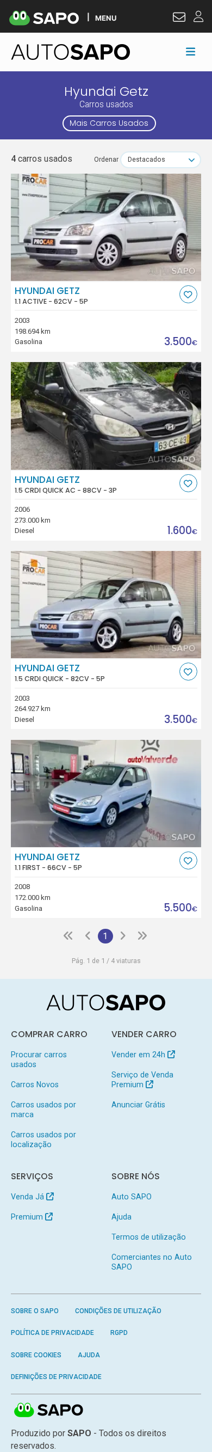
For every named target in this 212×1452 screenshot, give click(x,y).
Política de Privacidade (52, 1333)
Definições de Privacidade (56, 1377)
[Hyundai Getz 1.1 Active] (106, 227)
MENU (105, 18)
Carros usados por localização (43, 1139)
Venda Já (28, 1196)
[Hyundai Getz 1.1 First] (106, 793)
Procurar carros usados (39, 1059)
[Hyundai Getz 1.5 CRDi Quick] (106, 604)
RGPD (119, 1333)
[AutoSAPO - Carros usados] (70, 52)
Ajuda (121, 1216)
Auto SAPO (131, 1196)
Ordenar (106, 159)
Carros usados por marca (43, 1109)
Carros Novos (35, 1084)
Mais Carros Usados (109, 123)
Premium (28, 1216)
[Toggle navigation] (190, 51)
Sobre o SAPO (35, 1311)
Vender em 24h (139, 1054)
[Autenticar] (179, 18)
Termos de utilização (148, 1237)
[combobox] (160, 159)
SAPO (49, 1410)
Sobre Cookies (36, 1355)
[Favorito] (188, 294)
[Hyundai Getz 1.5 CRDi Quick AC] (106, 415)
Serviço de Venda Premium (142, 1079)
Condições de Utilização (118, 1311)
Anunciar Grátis (138, 1104)
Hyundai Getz (51, 295)
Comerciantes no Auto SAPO (151, 1262)
